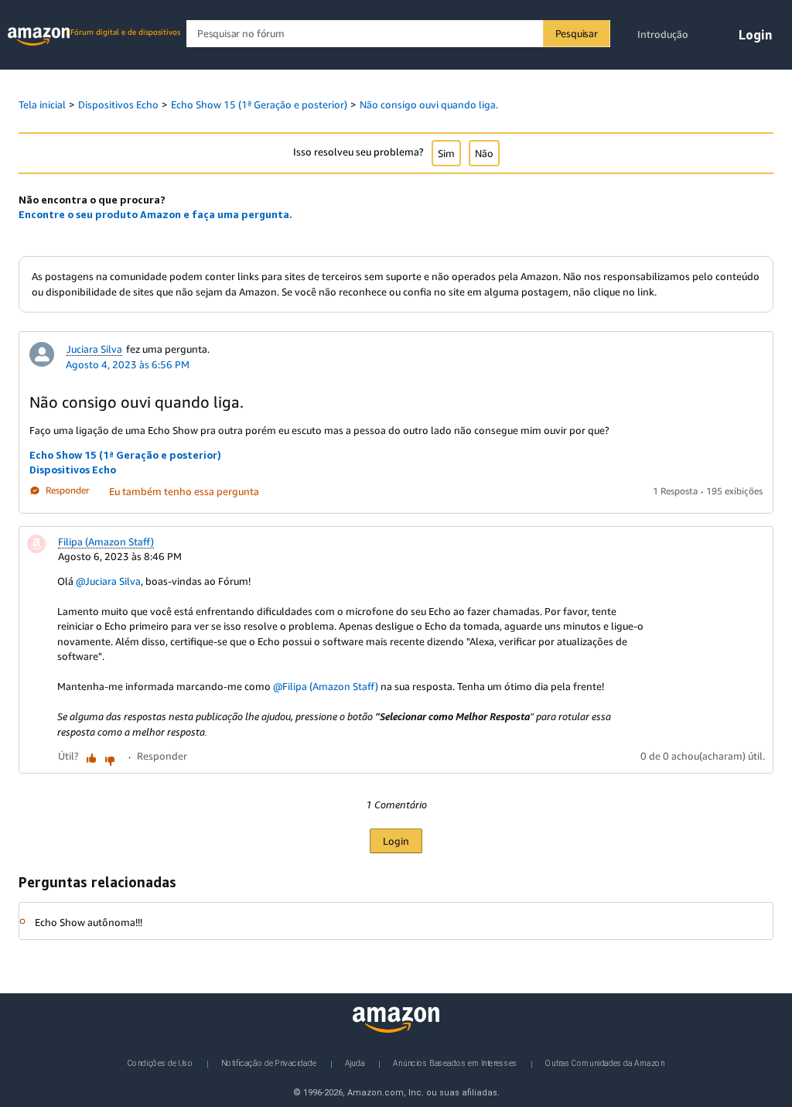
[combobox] (397, 33)
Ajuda (355, 1063)
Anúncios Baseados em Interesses (455, 1063)
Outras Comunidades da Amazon (604, 1063)
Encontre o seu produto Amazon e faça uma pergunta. (155, 214)
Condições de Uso (160, 1063)
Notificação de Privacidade (268, 1063)
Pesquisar (576, 33)
